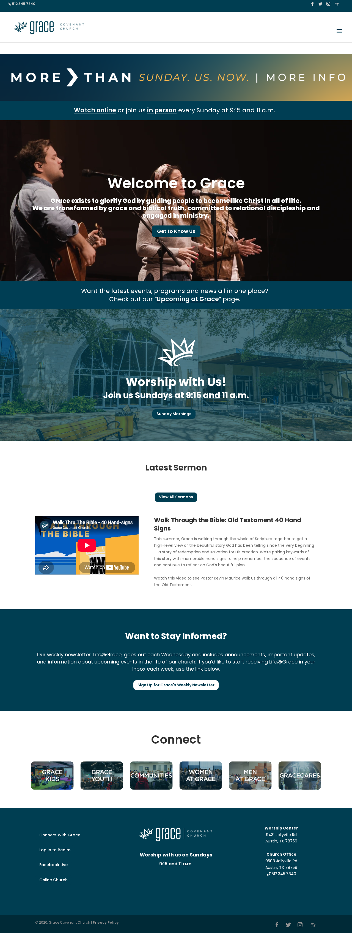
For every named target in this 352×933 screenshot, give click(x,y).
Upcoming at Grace (188, 299)
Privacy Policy (106, 922)
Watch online (95, 110)
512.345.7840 (283, 874)
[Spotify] (336, 5)
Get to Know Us (176, 231)
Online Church (53, 880)
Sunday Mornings (173, 414)
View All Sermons (176, 497)
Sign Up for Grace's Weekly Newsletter (176, 685)
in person (162, 110)
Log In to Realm (54, 850)
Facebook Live (53, 864)
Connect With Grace (59, 835)
